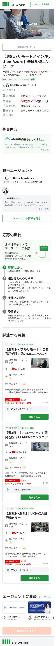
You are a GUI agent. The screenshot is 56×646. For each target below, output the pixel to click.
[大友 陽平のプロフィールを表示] (5, 190)
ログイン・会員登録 (40, 4)
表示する (45, 150)
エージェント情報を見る (27, 218)
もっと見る (45, 597)
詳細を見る (34, 416)
